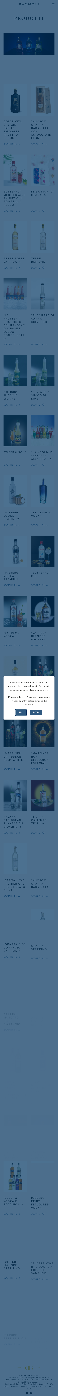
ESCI (21, 712)
